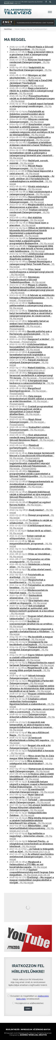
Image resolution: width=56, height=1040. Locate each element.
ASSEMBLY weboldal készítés (33, 1035)
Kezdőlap (8, 29)
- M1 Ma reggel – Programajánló (32, 298)
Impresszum (26, 1029)
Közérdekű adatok (41, 1029)
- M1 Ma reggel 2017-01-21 (32, 850)
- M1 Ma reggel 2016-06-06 (32, 872)
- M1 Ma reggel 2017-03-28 (32, 828)
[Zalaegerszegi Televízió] (17, 11)
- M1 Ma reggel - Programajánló (32, 340)
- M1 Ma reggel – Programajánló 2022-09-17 (32, 369)
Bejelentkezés (13, 1029)
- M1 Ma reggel (31, 48)
